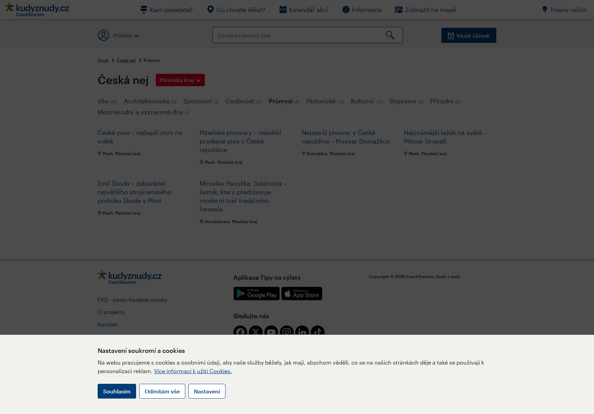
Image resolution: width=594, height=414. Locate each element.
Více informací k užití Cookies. (193, 371)
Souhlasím (117, 391)
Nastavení (207, 391)
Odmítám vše (162, 391)
